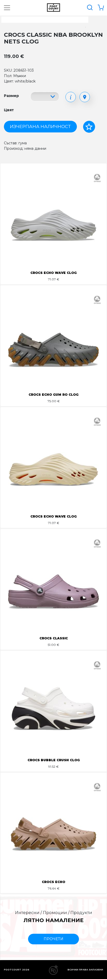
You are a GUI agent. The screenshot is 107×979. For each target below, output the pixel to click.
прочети (53, 939)
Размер (11, 95)
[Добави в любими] (89, 127)
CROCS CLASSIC (53, 638)
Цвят (9, 110)
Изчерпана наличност (40, 126)
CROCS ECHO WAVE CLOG (53, 273)
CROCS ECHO (53, 882)
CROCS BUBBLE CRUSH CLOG (54, 760)
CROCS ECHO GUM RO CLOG (53, 395)
